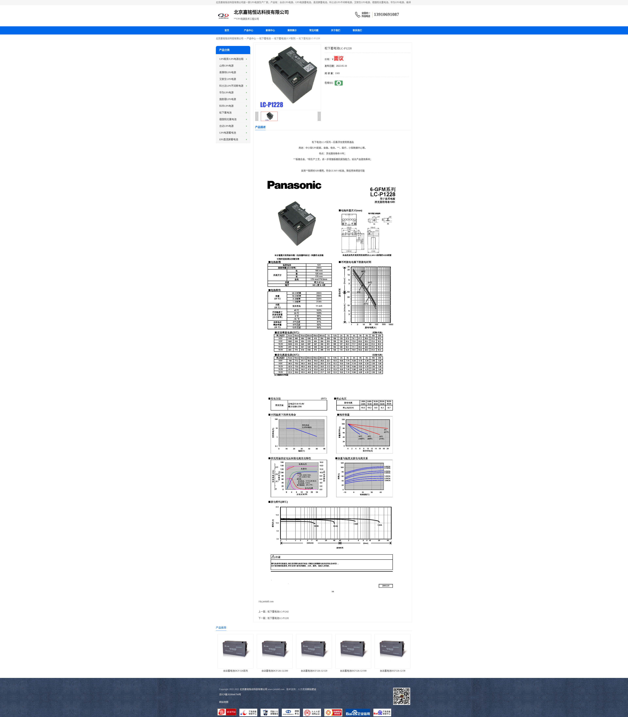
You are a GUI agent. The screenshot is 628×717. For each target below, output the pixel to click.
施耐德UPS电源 (227, 99)
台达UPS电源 (226, 126)
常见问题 (313, 30)
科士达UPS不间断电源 (231, 86)
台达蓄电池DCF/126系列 (235, 671)
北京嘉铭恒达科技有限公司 (229, 38)
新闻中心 (270, 30)
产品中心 (248, 30)
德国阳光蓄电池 (227, 119)
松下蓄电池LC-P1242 (278, 611)
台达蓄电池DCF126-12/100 (353, 671)
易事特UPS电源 (227, 72)
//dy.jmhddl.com (266, 601)
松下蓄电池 (265, 38)
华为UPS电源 (226, 92)
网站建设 (311, 689)
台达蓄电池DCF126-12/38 (392, 671)
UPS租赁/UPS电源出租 (231, 59)
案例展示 (292, 30)
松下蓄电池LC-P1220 (278, 618)
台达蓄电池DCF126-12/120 (314, 671)
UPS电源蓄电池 (227, 132)
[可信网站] (333, 713)
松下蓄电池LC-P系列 (284, 38)
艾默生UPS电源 (227, 79)
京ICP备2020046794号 (230, 694)
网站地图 (223, 702)
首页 (227, 30)
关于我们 (335, 30)
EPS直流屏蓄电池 (228, 139)
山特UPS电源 (226, 65)
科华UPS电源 (226, 106)
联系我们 (357, 30)
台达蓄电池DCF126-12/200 (275, 671)
